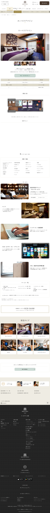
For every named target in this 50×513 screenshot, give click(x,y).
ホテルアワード (16, 423)
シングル (37, 11)
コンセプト (3, 419)
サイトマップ (28, 448)
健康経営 (18, 499)
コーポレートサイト (24, 493)
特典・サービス (15, 475)
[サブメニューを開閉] (35, 419)
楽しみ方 (14, 421)
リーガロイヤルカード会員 (30, 424)
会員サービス (36, 2)
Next (48, 47)
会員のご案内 (28, 419)
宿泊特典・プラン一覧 (6, 390)
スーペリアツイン (17, 11)
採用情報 (18, 500)
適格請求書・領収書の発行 (23, 393)
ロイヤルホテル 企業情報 (4, 497)
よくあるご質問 (36, 4)
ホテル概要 (27, 430)
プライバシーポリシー (29, 436)
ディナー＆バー (3, 428)
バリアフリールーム (44, 11)
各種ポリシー (28, 434)
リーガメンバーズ (28, 421)
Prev (2, 47)
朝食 (1, 426)
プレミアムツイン (9, 11)
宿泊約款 (37, 390)
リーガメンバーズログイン (30, 423)
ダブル (32, 11)
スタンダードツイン (26, 11)
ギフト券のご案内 (29, 426)
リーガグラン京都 (3, 14)
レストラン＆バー (4, 425)
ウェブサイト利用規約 (29, 438)
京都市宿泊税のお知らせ (6, 393)
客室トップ (3, 11)
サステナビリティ (3, 499)
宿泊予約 (45, 3)
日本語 (5, 4)
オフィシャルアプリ (29, 475)
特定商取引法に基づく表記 (30, 444)
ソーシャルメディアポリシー (30, 439)
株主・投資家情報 (20, 497)
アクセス (14, 425)
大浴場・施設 (21, 390)
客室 (1, 421)
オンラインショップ (24, 487)
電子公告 (35, 497)
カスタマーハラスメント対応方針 (39, 499)
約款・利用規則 (28, 443)
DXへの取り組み (3, 500)
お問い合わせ (38, 393)
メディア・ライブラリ (37, 500)
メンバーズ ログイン (41, 475)
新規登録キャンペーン (4, 475)
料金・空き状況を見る (24, 75)
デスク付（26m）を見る (25, 154)
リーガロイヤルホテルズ (25, 459)
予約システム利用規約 (29, 441)
